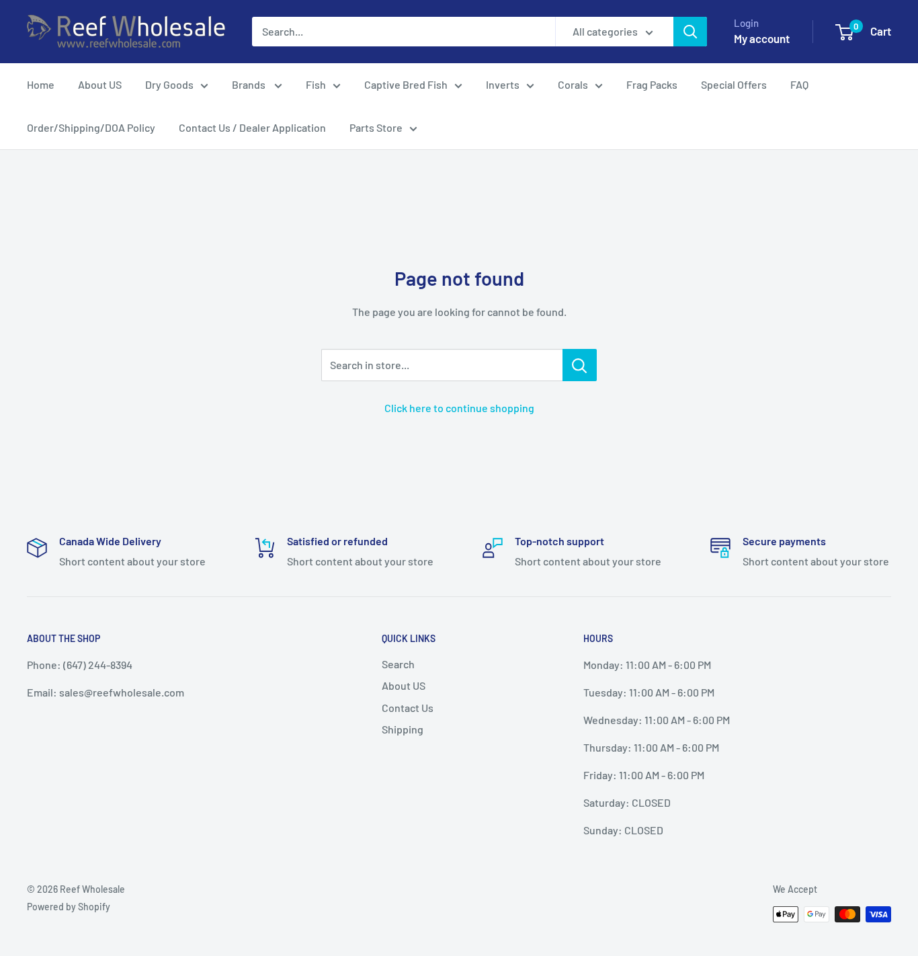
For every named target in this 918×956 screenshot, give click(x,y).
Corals (573, 84)
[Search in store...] (579, 365)
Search (398, 664)
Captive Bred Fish (406, 84)
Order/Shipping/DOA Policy (91, 127)
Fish (316, 84)
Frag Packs (651, 84)
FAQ (799, 84)
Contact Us (407, 707)
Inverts (502, 84)
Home (40, 84)
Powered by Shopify (68, 906)
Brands (249, 84)
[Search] (690, 31)
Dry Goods (169, 84)
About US (100, 84)
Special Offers (734, 84)
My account (762, 38)
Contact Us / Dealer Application (252, 127)
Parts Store (376, 127)
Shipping (402, 729)
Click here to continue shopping (459, 407)
